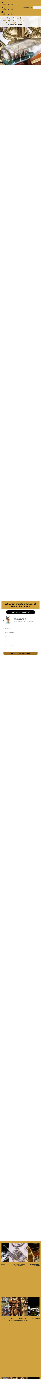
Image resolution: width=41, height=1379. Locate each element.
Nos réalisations (20, 612)
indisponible (7, 4)
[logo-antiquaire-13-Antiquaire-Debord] (13, 21)
